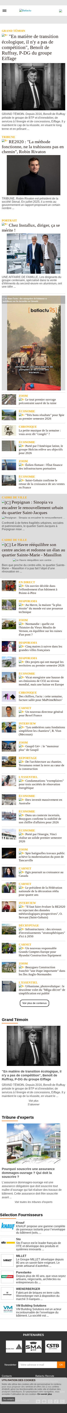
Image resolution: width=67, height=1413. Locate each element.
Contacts (7, 1375)
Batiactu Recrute (44, 1375)
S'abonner (33, 1104)
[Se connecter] (60, 10)
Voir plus (34, 1100)
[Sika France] (14, 1346)
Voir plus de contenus (34, 1003)
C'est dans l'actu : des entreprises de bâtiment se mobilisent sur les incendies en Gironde (25, 298)
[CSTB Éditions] (53, 1346)
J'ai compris (8, 1399)
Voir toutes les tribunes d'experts (34, 1201)
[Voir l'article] (61, 299)
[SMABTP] (34, 1346)
